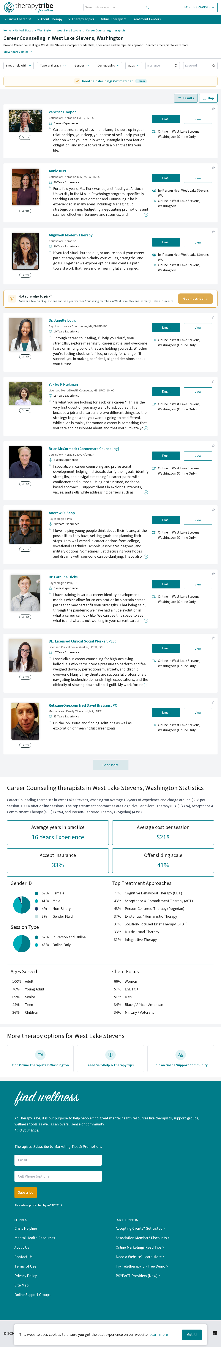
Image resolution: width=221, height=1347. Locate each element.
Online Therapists (113, 19)
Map (211, 98)
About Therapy (51, 19)
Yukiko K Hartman (63, 384)
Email (166, 119)
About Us (21, 1247)
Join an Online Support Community (181, 1065)
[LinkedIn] (215, 1333)
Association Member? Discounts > (143, 1238)
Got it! (192, 1334)
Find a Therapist (19, 19)
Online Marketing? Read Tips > (140, 1247)
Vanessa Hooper (62, 112)
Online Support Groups (32, 1294)
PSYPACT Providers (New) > (138, 1276)
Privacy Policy (25, 1276)
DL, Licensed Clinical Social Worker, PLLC (83, 641)
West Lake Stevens (69, 30)
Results (188, 98)
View (198, 119)
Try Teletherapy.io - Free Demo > (142, 1266)
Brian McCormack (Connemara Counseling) (84, 449)
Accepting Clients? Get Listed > (140, 1228)
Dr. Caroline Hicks (63, 577)
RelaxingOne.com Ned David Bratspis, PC (83, 705)
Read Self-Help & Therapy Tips (110, 1065)
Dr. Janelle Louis (62, 320)
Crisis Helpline (25, 1228)
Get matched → (195, 298)
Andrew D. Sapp (62, 513)
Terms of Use (25, 1266)
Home (7, 30)
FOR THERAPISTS (197, 7)
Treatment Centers (146, 19)
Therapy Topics (82, 19)
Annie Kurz (57, 171)
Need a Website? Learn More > (140, 1257)
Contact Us (23, 1257)
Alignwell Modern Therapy (71, 235)
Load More (111, 765)
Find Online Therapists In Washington (40, 1065)
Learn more (158, 1334)
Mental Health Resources (34, 1238)
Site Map (21, 1285)
